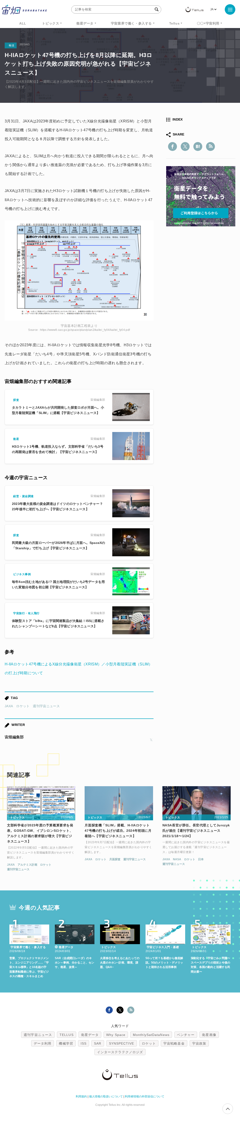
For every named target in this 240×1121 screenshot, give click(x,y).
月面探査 (114, 859)
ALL (22, 23)
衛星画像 (209, 1035)
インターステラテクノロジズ (120, 1052)
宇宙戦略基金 (174, 1043)
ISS (83, 1043)
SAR (97, 1043)
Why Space (115, 1035)
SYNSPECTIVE (121, 1043)
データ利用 (43, 1043)
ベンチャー (186, 1035)
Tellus (174, 23)
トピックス (50, 23)
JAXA (9, 706)
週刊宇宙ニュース (46, 706)
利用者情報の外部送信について (144, 1096)
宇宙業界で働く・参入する (131, 23)
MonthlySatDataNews (151, 1035)
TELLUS (67, 1035)
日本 (201, 859)
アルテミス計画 (27, 864)
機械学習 (66, 1043)
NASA (177, 859)
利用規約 (81, 1096)
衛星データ (85, 23)
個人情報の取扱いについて (106, 1096)
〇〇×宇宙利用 (208, 23)
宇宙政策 (199, 1043)
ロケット (23, 706)
